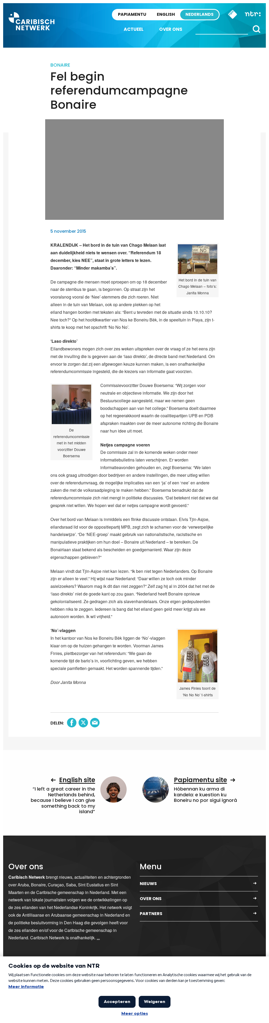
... (98, 938)
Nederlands (199, 14)
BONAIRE (60, 65)
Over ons (170, 29)
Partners (151, 914)
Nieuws (148, 884)
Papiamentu (132, 14)
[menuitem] (133, 29)
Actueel (133, 29)
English (166, 14)
